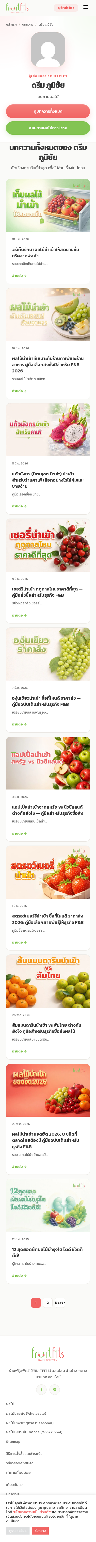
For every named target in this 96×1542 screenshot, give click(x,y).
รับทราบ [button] (40, 1530)
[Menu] (85, 7)
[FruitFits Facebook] (41, 1389)
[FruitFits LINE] (54, 1389)
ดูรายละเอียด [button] (18, 1530)
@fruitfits (66, 7)
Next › (60, 1302)
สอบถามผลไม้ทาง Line (48, 128)
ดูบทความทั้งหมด (48, 111)
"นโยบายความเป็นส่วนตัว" (32, 1512)
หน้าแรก (11, 24)
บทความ (27, 24)
